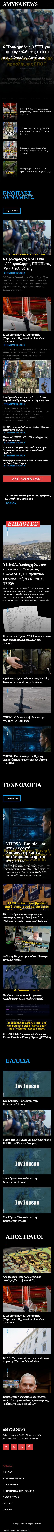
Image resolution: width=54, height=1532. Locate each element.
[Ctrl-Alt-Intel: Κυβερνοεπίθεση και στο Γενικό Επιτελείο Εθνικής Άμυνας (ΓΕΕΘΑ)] (27, 1017)
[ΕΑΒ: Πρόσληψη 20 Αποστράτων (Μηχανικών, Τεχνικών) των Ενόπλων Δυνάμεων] (10, 111)
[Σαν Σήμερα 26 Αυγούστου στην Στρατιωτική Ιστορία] (27, 1161)
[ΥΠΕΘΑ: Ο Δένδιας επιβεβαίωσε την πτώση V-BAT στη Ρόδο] (27, 700)
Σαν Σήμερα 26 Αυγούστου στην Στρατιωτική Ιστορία (20, 1180)
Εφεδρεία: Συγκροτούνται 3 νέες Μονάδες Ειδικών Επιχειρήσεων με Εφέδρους (26, 680)
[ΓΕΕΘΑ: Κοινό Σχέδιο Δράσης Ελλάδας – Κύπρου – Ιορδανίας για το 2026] (10, 150)
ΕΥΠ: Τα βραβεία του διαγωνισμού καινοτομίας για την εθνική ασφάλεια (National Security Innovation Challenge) (25, 917)
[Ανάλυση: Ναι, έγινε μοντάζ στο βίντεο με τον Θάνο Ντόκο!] (27, 939)
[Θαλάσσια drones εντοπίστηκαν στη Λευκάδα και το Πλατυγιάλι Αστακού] (27, 978)
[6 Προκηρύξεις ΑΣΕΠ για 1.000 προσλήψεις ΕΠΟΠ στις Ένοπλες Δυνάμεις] (27, 237)
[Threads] (29, 1447)
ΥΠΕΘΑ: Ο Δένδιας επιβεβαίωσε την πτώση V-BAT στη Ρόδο (23, 719)
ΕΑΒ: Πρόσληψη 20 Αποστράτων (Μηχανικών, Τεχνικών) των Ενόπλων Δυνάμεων (35, 112)
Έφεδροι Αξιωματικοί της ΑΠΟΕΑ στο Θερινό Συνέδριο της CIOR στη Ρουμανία (35, 131)
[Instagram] (14, 1447)
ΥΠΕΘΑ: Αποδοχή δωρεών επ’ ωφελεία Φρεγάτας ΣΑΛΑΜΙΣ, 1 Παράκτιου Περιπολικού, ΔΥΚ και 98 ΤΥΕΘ (25, 574)
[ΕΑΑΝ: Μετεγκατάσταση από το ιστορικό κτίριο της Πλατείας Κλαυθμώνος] (27, 1341)
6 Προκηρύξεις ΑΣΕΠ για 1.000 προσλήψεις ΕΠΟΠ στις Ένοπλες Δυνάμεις (26, 52)
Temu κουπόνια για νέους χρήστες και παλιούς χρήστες (28, 496)
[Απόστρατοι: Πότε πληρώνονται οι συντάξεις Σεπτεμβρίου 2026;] (27, 1260)
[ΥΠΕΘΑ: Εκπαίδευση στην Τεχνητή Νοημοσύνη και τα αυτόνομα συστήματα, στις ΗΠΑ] (27, 739)
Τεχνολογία (22, 785)
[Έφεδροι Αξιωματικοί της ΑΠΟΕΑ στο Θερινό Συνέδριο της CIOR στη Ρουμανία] (10, 130)
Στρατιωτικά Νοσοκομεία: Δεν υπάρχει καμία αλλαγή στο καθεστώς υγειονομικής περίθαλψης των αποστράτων (25, 1400)
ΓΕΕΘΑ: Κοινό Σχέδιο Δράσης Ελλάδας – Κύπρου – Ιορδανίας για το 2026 (34, 151)
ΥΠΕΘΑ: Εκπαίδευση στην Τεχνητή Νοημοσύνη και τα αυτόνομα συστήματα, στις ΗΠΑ (25, 760)
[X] (21, 1447)
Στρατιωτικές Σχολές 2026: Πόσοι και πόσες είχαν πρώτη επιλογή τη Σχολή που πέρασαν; (27, 640)
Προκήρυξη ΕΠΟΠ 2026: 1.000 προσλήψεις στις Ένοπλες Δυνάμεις (25, 438)
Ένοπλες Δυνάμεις (18, 195)
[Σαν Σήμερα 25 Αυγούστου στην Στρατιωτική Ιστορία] (27, 1200)
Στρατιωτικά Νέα (14, 273)
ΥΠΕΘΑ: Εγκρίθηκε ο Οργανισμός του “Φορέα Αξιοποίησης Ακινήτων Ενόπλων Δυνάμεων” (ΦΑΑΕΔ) (24, 450)
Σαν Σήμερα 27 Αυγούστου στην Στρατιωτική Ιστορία (20, 1102)
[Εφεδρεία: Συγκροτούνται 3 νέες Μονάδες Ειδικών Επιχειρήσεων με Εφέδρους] (27, 661)
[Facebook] (6, 1447)
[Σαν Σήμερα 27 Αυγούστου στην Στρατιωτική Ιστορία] (27, 1084)
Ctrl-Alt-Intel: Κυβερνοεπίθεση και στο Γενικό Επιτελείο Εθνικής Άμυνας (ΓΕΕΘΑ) (27, 1035)
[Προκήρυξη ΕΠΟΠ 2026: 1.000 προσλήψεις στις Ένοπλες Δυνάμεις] (10, 169)
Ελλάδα (11, 503)
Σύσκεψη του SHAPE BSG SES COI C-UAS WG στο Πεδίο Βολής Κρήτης (25, 462)
